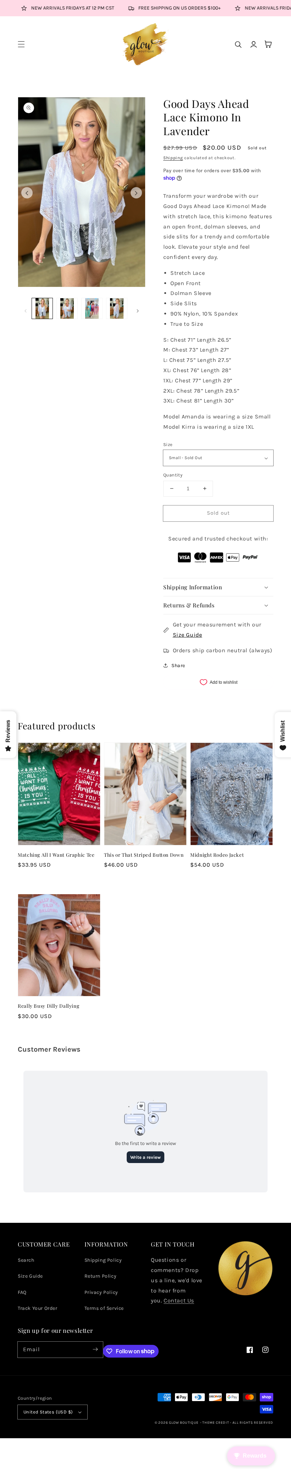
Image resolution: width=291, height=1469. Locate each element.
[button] (21, 44)
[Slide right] (136, 192)
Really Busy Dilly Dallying (48, 1005)
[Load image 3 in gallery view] (92, 308)
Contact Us (179, 1300)
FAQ (22, 1292)
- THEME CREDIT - (216, 1423)
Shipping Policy (103, 1260)
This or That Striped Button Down (143, 854)
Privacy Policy (101, 1292)
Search (26, 1260)
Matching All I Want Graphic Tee (56, 854)
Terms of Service (104, 1308)
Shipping (173, 157)
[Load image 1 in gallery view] (42, 308)
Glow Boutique (184, 1423)
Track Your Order (37, 1308)
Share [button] (178, 666)
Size (168, 444)
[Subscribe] (95, 1349)
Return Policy (100, 1276)
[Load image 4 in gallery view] (116, 308)
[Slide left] (27, 192)
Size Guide (187, 634)
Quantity (172, 475)
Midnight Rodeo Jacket (217, 854)
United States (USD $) (48, 1412)
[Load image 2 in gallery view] (67, 308)
